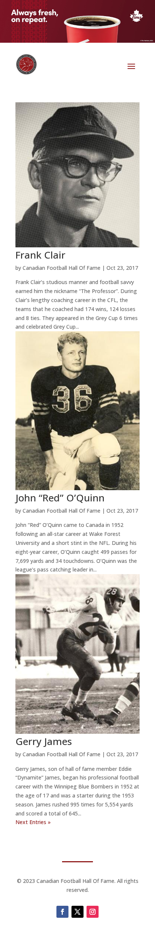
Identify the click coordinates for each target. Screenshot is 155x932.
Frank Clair (40, 255)
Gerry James (43, 741)
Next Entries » (33, 822)
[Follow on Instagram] (93, 912)
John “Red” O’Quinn (60, 497)
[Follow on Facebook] (62, 912)
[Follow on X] (77, 912)
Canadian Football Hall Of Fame (61, 267)
